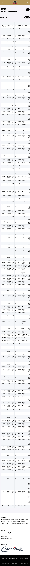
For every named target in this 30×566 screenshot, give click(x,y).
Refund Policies (5, 563)
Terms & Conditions (23, 563)
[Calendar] (25, 17)
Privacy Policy (14, 563)
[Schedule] (28, 17)
